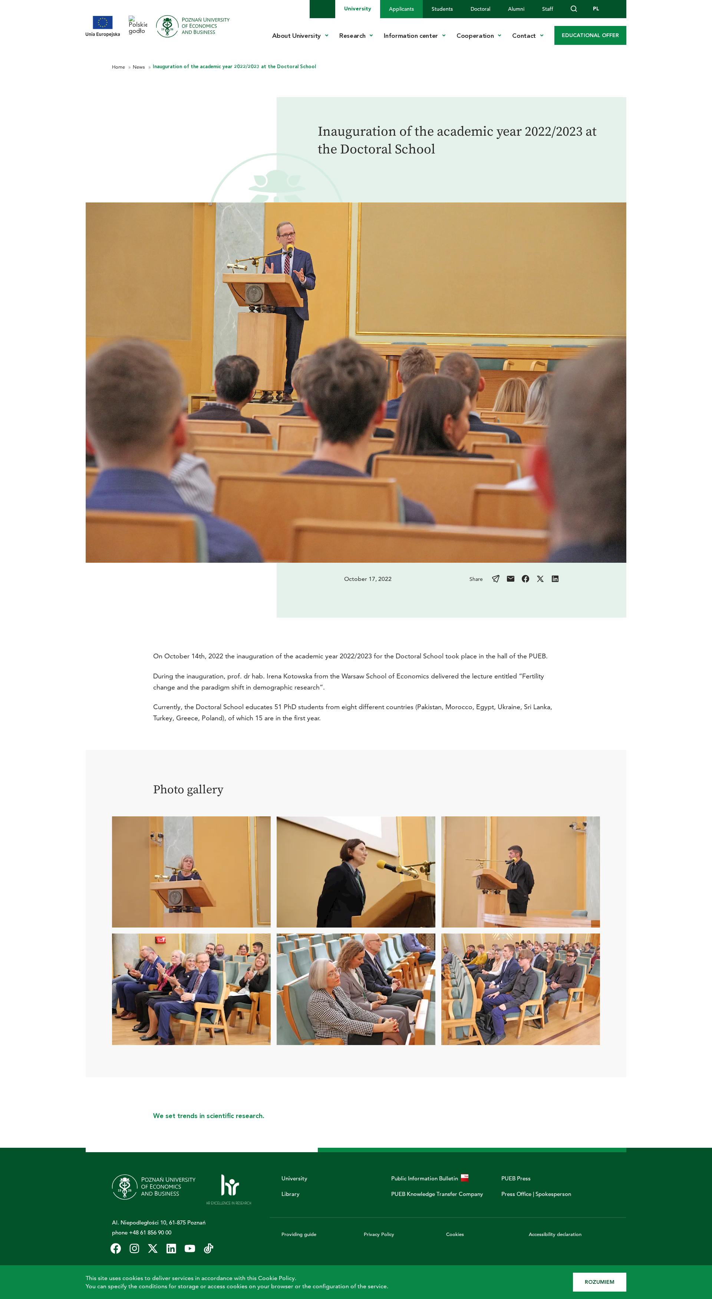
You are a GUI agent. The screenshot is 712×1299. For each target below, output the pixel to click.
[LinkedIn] (555, 579)
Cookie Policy (276, 1278)
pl (596, 9)
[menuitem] (357, 9)
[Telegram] (496, 579)
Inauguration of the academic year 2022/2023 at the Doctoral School (234, 66)
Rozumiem (599, 1282)
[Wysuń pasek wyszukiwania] (574, 9)
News (139, 67)
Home (119, 67)
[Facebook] (525, 579)
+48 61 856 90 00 (150, 1232)
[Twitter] (540, 579)
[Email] (510, 579)
